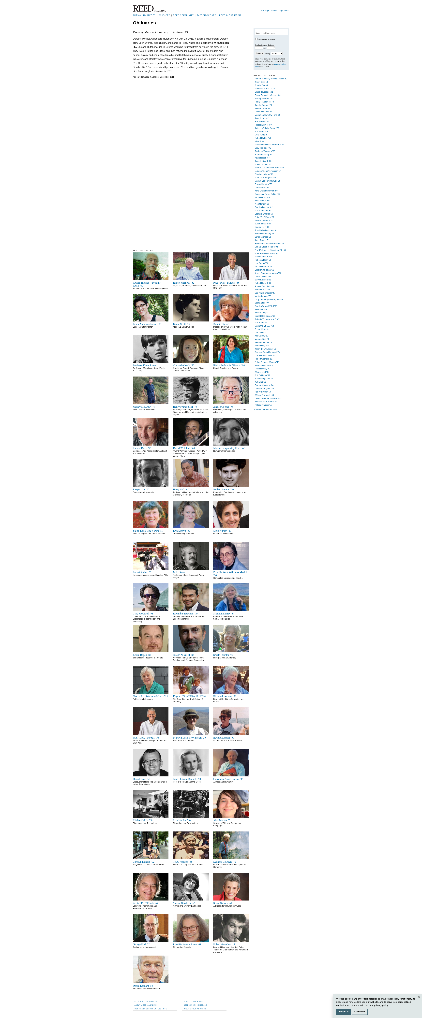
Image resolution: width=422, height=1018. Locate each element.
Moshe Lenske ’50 (263, 296)
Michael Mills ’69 (262, 197)
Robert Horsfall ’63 (263, 283)
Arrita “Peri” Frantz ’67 (264, 217)
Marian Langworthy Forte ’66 (267, 115)
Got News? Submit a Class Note (151, 1009)
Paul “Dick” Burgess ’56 (265, 177)
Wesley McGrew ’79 (263, 98)
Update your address (195, 1009)
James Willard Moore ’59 (266, 402)
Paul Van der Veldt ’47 (264, 365)
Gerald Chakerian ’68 (264, 270)
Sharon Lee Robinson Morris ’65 (269, 168)
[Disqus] (181, 121)
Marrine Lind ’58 (262, 339)
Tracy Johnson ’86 (263, 210)
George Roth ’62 (262, 227)
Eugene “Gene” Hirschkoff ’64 (268, 171)
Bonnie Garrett (261, 85)
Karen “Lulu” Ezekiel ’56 (265, 349)
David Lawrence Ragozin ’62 (268, 398)
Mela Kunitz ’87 (262, 135)
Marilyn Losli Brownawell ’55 (267, 181)
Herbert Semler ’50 (263, 125)
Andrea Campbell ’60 (264, 286)
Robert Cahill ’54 (262, 290)
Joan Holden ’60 (262, 201)
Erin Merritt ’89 (261, 131)
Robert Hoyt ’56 (262, 346)
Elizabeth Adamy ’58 (264, 174)
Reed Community (183, 15)
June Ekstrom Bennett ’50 (266, 191)
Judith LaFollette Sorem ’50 (267, 128)
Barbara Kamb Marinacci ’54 (267, 352)
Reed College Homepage (147, 1001)
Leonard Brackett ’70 (264, 214)
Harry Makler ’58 (262, 121)
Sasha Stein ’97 (262, 303)
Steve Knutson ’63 (263, 280)
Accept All (343, 1012)
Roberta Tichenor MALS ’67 (267, 319)
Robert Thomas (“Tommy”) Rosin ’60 (271, 79)
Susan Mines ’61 (262, 329)
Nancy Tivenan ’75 (263, 392)
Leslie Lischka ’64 (263, 276)
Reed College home (280, 11)
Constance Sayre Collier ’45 (267, 194)
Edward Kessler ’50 (263, 184)
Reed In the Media (230, 15)
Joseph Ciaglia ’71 (263, 313)
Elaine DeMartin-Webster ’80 (268, 95)
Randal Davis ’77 (262, 108)
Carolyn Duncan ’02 (264, 207)
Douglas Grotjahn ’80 (264, 388)
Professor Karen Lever (265, 88)
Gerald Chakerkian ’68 (265, 316)
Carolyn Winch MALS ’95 (266, 306)
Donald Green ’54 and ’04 (266, 247)
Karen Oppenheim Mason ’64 (268, 273)
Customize (359, 1012)
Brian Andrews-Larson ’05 (266, 253)
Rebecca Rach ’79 (263, 260)
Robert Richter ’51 (263, 138)
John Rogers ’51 (262, 240)
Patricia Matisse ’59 (263, 405)
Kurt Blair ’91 (260, 382)
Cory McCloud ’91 (263, 148)
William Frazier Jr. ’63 (264, 395)
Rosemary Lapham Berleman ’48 (269, 243)
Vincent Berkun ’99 (263, 257)
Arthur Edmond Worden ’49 (267, 362)
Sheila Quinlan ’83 (263, 164)
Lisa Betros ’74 (261, 263)
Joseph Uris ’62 (262, 118)
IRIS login (265, 11)
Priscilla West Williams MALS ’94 (269, 145)
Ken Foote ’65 (261, 322)
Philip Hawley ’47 (262, 369)
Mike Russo (260, 141)
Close (419, 1000)
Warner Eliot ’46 (262, 372)
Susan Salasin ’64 (263, 224)
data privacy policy (378, 1005)
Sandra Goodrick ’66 (264, 220)
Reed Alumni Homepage (195, 1005)
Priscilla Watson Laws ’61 (266, 230)
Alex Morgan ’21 (262, 204)
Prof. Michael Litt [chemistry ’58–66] (270, 250)
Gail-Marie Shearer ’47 (265, 293)
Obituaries (144, 22)
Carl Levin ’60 (261, 332)
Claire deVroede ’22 (264, 92)
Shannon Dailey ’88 (263, 154)
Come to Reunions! (193, 1001)
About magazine (146, 1005)
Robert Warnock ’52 (263, 359)
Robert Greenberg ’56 (264, 234)
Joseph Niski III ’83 (263, 161)
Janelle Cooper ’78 (263, 105)
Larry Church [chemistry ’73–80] (269, 299)
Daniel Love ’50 (262, 187)
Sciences (164, 15)
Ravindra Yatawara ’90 (265, 151)
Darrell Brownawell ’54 (265, 355)
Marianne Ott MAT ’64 (264, 326)
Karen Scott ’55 (261, 82)
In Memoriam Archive (265, 409)
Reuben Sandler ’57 (264, 342)
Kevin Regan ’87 (262, 158)
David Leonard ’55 (263, 237)
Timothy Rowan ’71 (263, 266)
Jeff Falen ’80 (261, 309)
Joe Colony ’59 (261, 336)
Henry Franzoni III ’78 (264, 102)
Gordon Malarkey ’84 (264, 385)
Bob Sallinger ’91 (262, 375)
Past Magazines (206, 15)
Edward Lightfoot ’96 (264, 379)
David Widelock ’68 (263, 112)
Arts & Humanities (144, 15)
